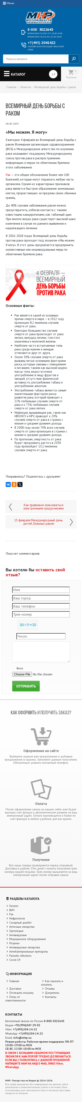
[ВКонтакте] (8, 484)
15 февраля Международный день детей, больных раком (38, 522)
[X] (19, 484)
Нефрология (17, 918)
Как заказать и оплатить (52, 982)
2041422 (42, 43)
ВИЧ (12, 910)
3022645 (40, 29)
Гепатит (13, 906)
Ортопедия (16, 931)
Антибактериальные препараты (28, 951)
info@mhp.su (22, 1038)
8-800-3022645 (54, 1021)
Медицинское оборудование (27, 939)
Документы (52, 993)
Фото (19, 668)
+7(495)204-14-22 (25, 1029)
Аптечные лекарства (21, 927)
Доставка (15, 988)
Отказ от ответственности (15, 998)
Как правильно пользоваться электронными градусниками (43, 506)
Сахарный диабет (20, 922)
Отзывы (50, 988)
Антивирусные (18, 935)
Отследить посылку (21, 993)
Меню (10, 3)
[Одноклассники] (14, 484)
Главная (11, 87)
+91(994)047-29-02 (27, 1025)
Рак (8, 175)
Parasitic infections (20, 956)
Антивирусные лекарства (24, 947)
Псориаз (14, 943)
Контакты (50, 997)
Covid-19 (14, 960)
